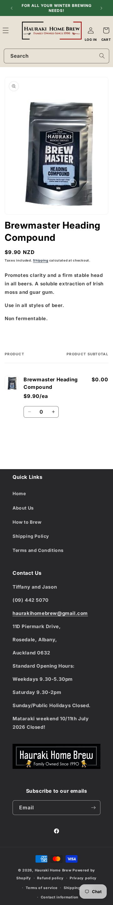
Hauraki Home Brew (54, 870)
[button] (12, 30)
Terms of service (41, 888)
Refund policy (50, 878)
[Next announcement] (101, 8)
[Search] (102, 56)
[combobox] (56, 56)
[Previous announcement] (12, 8)
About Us (23, 508)
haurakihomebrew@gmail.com (50, 613)
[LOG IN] (91, 30)
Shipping (40, 260)
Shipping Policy (31, 536)
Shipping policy (79, 888)
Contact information (59, 897)
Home (19, 493)
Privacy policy (83, 878)
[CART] (106, 30)
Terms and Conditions (38, 550)
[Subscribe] (93, 807)
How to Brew (27, 522)
